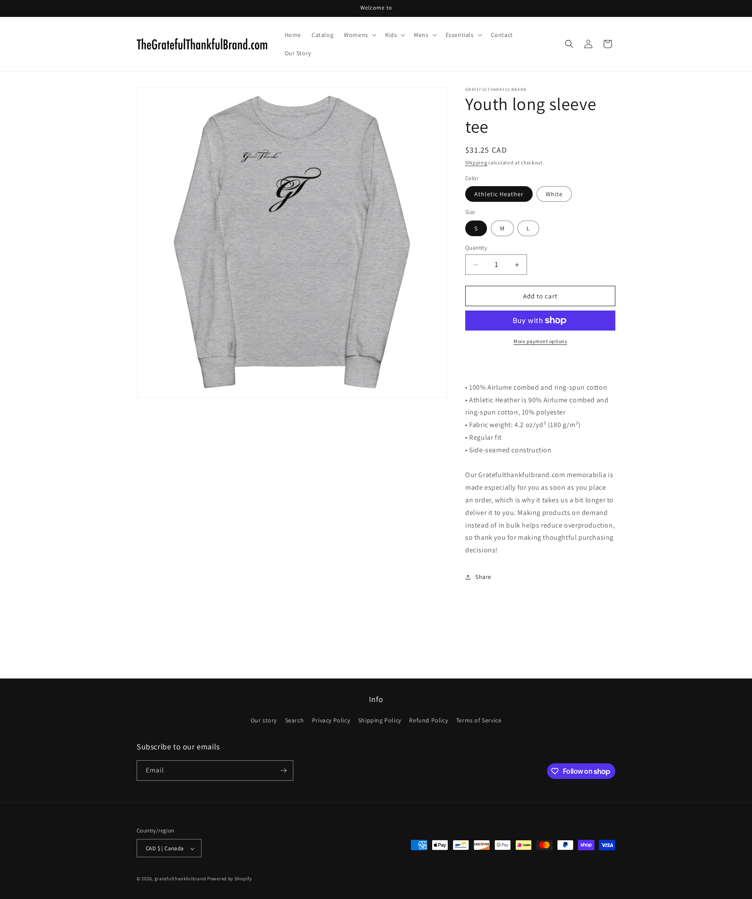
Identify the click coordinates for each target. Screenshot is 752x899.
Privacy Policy (331, 721)
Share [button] (483, 577)
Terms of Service (479, 721)
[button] (359, 35)
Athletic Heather (499, 194)
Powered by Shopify (229, 879)
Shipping (476, 162)
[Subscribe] (283, 770)
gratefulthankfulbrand (180, 879)
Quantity (476, 247)
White (554, 194)
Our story (264, 721)
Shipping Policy (379, 721)
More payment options (540, 341)
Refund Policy (428, 721)
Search (294, 721)
